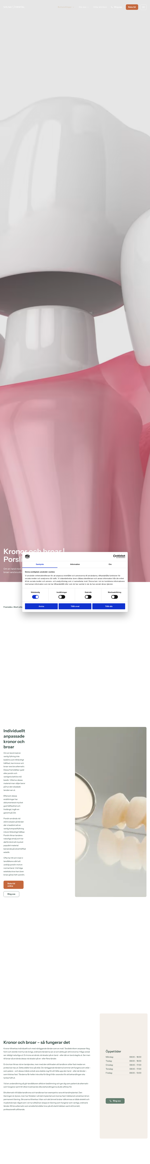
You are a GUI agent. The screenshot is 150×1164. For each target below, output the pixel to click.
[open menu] (143, 7)
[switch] (61, 597)
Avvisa (41, 606)
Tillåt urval (75, 606)
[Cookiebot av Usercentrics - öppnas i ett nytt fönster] (115, 556)
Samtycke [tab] (40, 564)
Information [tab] (75, 564)
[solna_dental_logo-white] (14, 7)
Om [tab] (110, 564)
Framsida (8, 607)
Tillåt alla (108, 606)
